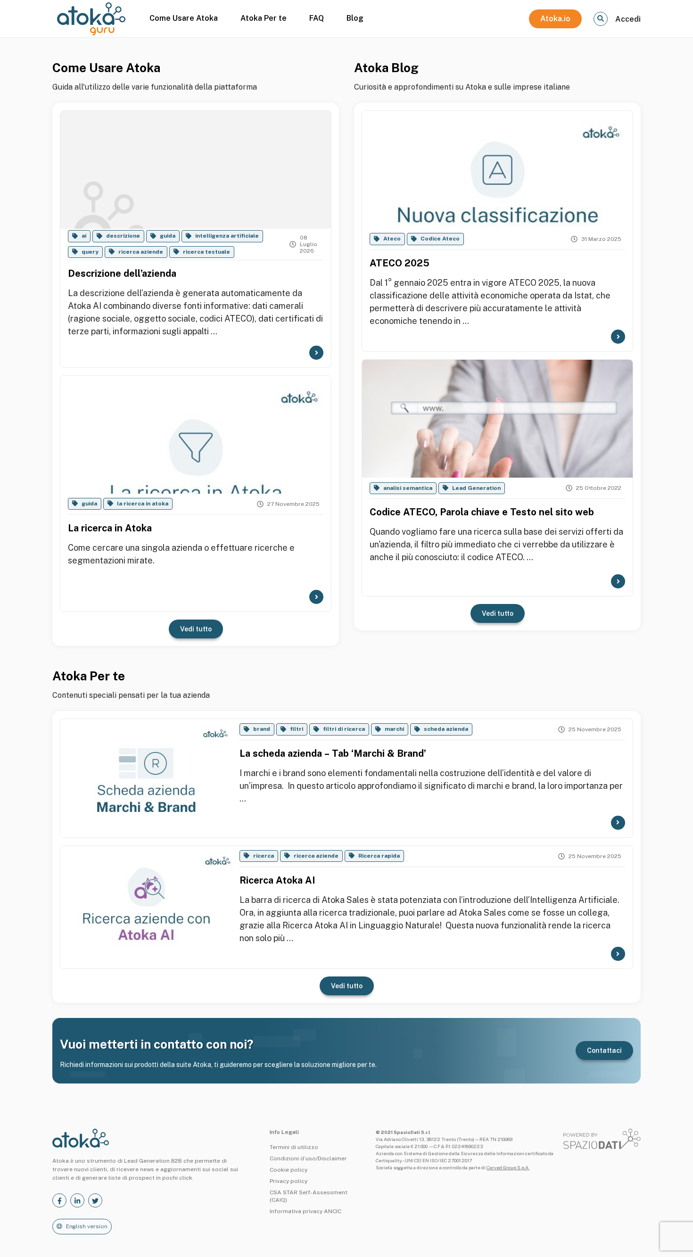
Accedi (628, 19)
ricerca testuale (206, 251)
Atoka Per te (263, 18)
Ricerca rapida (379, 855)
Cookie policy (288, 1169)
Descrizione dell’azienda (122, 273)
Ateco (392, 238)
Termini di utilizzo (294, 1147)
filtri (296, 729)
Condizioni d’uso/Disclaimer (308, 1158)
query (90, 251)
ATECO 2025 (399, 263)
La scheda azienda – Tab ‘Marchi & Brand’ (332, 753)
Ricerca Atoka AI (277, 880)
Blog (354, 18)
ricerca (263, 855)
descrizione (123, 235)
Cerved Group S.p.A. (508, 1167)
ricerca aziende (140, 251)
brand (261, 729)
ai (84, 235)
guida (167, 235)
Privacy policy (288, 1181)
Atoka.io (555, 18)
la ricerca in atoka (142, 503)
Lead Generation (476, 488)
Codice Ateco (440, 238)
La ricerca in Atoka (110, 528)
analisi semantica (407, 488)
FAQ (316, 18)
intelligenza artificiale (227, 235)
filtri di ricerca (344, 729)
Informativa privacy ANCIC (305, 1211)
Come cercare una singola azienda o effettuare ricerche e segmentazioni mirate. (181, 554)
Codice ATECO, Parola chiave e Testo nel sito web (482, 512)
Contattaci (604, 1050)
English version (86, 1226)
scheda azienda (446, 729)
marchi (394, 729)
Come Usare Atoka (183, 18)
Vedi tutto (196, 629)
